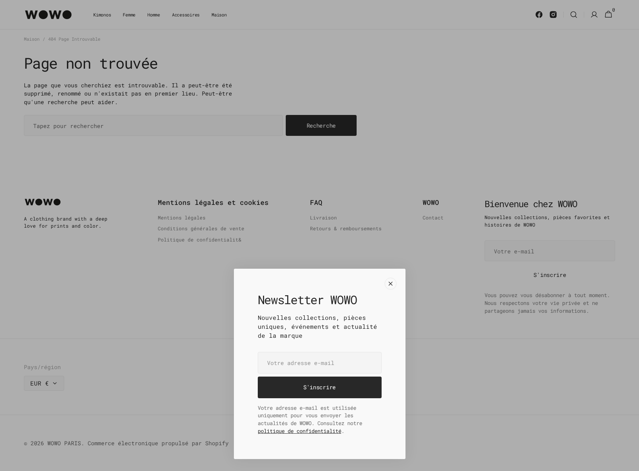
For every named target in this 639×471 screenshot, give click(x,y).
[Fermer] (391, 284)
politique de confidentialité (299, 430)
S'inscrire (319, 387)
